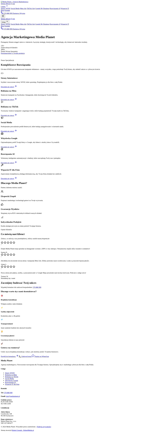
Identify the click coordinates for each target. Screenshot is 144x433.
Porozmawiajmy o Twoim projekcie (13, 53)
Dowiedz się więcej (7, 87)
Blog (2, 10)
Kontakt (7, 10)
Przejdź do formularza (8, 356)
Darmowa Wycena (19, 13)
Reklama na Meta (11, 375)
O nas (13, 4)
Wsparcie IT (65, 8)
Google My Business (42, 8)
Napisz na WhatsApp (41, 356)
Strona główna (6, 4)
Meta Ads (23, 8)
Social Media (15, 8)
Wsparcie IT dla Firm (12, 384)
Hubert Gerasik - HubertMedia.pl (23, 430)
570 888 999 (8, 13)
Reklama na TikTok (11, 377)
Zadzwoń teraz (25, 356)
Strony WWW (5, 8)
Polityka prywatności (44, 427)
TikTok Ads (31, 8)
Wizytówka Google (11, 380)
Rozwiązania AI (55, 8)
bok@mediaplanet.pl (13, 396)
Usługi (3, 7)
